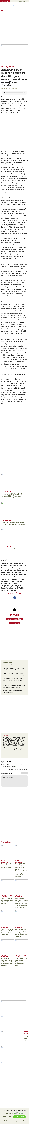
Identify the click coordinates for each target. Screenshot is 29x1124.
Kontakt (13, 1110)
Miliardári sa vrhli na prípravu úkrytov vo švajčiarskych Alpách (13, 691)
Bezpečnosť (5, 862)
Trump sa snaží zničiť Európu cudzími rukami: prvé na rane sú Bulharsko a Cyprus (14, 674)
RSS (4, 1110)
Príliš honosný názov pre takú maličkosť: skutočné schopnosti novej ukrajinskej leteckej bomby (13, 680)
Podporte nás (4, 1)
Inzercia (8, 1110)
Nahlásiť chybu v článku (14, 619)
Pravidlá (18, 1110)
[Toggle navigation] (2, 11)
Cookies (23, 1110)
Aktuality (4, 67)
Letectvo (11, 67)
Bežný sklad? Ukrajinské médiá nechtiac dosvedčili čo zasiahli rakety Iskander (13, 669)
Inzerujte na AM (22, 1)
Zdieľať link (14, 615)
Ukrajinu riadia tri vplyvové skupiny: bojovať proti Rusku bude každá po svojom (14, 686)
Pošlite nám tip (14, 623)
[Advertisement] (14, 28)
